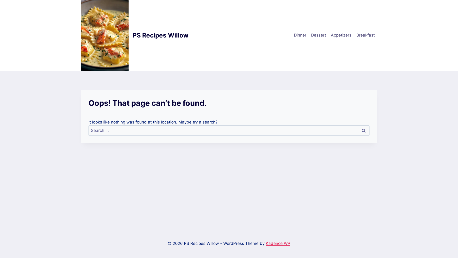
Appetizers (341, 35)
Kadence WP (278, 243)
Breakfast (365, 35)
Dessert (318, 35)
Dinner (300, 35)
